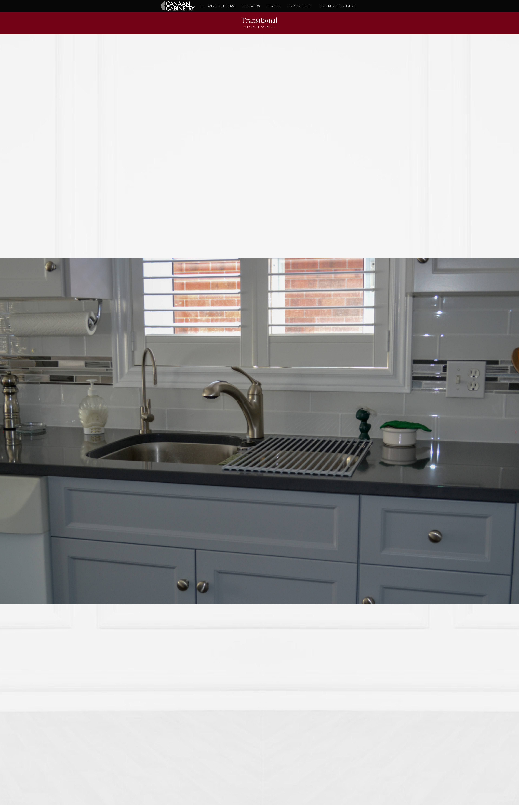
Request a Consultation (337, 6)
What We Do (251, 6)
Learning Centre (299, 6)
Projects (274, 6)
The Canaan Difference (218, 6)
